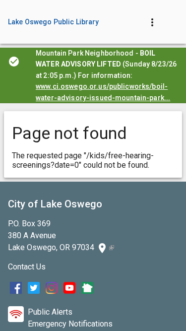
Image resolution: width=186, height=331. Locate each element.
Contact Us (27, 266)
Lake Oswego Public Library (53, 22)
